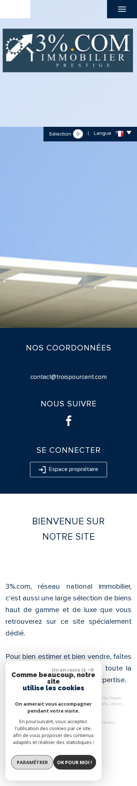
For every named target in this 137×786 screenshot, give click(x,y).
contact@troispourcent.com (68, 377)
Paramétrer (32, 762)
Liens (103, 704)
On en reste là (69, 670)
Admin (117, 704)
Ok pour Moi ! (74, 762)
